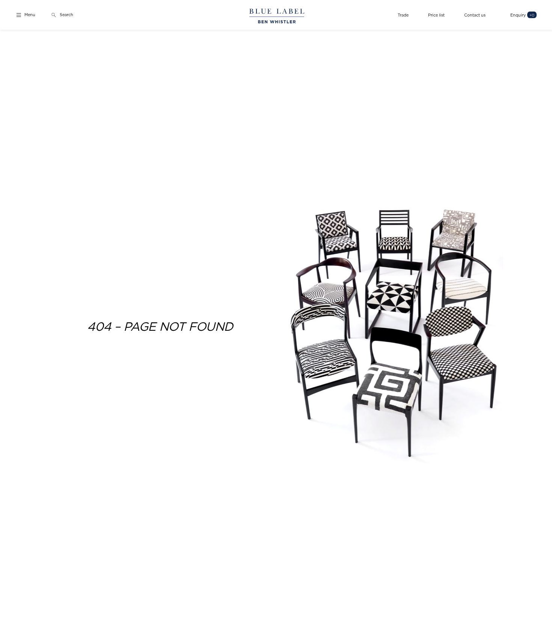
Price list (436, 14)
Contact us (475, 14)
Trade (403, 14)
